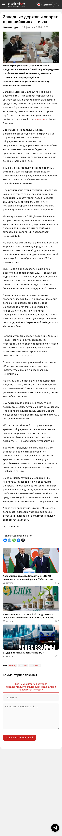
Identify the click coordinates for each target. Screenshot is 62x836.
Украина (35, 665)
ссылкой (39, 119)
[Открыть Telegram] (55, 828)
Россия (23, 665)
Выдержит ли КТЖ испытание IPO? (23, 652)
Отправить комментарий (19, 737)
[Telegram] (9, 540)
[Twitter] (23, 540)
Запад (12, 665)
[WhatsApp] (14, 540)
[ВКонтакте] (5, 540)
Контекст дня (10, 27)
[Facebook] (18, 540)
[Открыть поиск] (57, 4)
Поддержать (47, 5)
